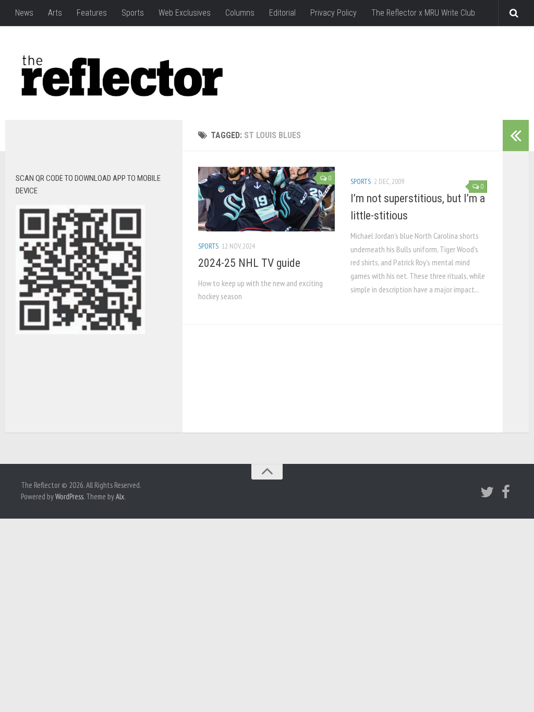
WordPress (69, 496)
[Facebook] (506, 492)
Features (92, 13)
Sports (133, 13)
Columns (239, 13)
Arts (55, 13)
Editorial (282, 13)
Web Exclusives (185, 13)
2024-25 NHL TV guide (249, 262)
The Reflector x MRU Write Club (423, 13)
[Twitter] (487, 492)
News (24, 13)
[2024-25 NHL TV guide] (266, 199)
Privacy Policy (333, 13)
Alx (120, 496)
